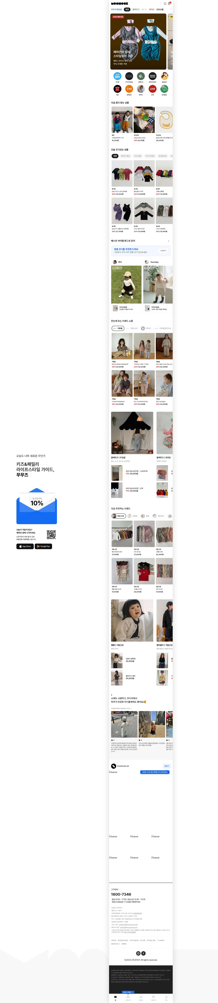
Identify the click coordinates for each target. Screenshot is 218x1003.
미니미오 (158, 135)
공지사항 (142, 940)
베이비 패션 (125, 156)
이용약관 (113, 940)
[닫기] (132, 992)
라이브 (151, 9)
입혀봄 (141, 1000)
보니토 (114, 189)
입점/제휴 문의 (115, 944)
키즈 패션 (137, 156)
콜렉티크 (136, 9)
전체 (115, 156)
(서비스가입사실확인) (130, 932)
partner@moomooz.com (128, 927)
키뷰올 (114, 362)
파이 (113, 135)
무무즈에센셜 (116, 9)
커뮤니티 (128, 1000)
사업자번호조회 (137, 913)
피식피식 (136, 135)
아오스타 (114, 549)
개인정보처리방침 (123, 940)
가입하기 (163, 251)
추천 (127, 9)
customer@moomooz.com (128, 924)
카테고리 (153, 1000)
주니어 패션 (150, 156)
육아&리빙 (163, 156)
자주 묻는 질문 (151, 940)
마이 (166, 1000)
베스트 (144, 9)
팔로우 (167, 766)
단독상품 (160, 9)
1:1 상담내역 (160, 940)
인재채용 (123, 944)
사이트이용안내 (134, 940)
